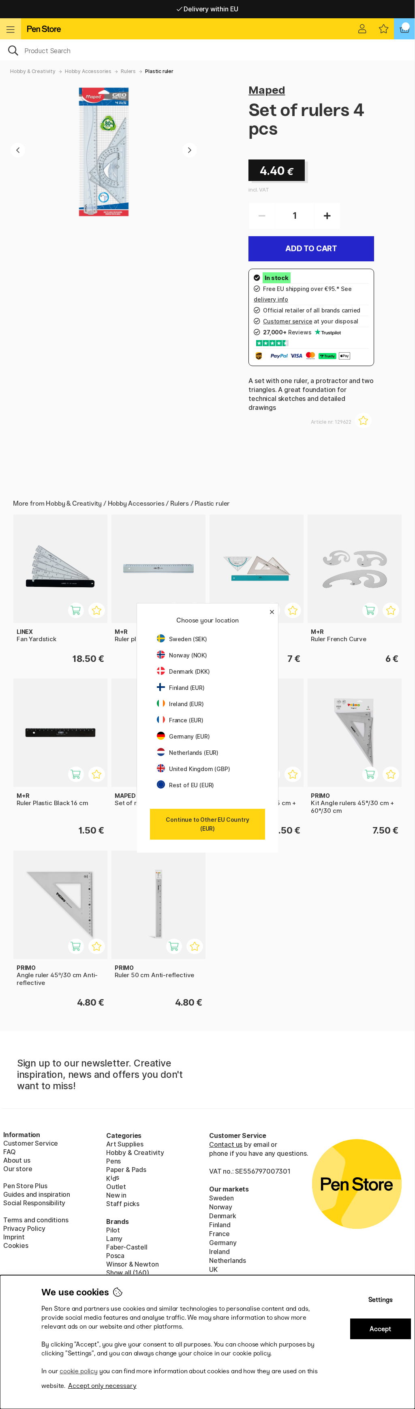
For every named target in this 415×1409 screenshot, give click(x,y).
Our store (17, 1169)
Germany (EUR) (189, 736)
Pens (113, 1161)
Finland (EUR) (187, 687)
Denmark (222, 1216)
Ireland (219, 1251)
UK (213, 1269)
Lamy (114, 1238)
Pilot (113, 1230)
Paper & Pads (126, 1170)
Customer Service (30, 1143)
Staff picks (122, 1204)
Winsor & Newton (132, 1264)
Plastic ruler (159, 71)
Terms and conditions (35, 1220)
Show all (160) (127, 1273)
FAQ (9, 1152)
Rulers (128, 71)
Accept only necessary (102, 1386)
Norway (220, 1207)
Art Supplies (124, 1144)
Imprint (14, 1237)
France (219, 1234)
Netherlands (227, 1260)
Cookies (15, 1245)
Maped (266, 90)
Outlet (116, 1187)
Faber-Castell (127, 1247)
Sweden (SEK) (188, 639)
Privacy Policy (24, 1228)
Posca (115, 1256)
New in (116, 1195)
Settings (380, 1299)
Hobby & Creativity (33, 71)
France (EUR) (186, 720)
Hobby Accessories (88, 71)
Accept (380, 1329)
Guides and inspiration (36, 1194)
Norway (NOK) (188, 655)
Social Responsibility (34, 1203)
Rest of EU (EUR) (191, 785)
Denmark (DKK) (189, 671)
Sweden (221, 1198)
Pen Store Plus (25, 1186)
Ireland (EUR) (186, 703)
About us (16, 1160)
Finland (220, 1225)
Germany (223, 1243)
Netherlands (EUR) (193, 752)
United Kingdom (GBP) (199, 768)
